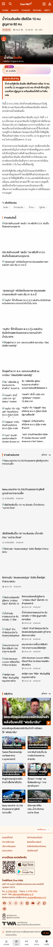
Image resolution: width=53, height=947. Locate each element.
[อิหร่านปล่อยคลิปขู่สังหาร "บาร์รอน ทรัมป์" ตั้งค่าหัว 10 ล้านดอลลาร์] (11, 601)
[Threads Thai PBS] (21, 903)
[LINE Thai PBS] (27, 903)
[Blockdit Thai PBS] (44, 903)
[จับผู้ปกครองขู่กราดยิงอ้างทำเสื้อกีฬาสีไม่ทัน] (13, 769)
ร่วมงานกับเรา (7, 850)
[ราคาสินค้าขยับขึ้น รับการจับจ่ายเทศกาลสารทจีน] (39, 742)
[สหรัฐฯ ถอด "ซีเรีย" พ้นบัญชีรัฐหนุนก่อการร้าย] (11, 678)
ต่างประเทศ (6, 30)
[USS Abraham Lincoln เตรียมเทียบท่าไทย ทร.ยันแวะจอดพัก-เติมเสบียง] (11, 662)
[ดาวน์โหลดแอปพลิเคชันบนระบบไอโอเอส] (26, 864)
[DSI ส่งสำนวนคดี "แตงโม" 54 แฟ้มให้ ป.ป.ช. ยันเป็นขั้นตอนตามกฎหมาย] (26, 235)
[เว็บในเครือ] (3, 4)
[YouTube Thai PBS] (33, 903)
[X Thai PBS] (10, 903)
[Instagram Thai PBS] (16, 903)
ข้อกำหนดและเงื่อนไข (34, 837)
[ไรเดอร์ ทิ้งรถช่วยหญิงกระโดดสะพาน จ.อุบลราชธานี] (13, 742)
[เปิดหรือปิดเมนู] (44, 4)
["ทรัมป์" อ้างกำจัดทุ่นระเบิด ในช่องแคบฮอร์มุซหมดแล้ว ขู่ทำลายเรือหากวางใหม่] (11, 633)
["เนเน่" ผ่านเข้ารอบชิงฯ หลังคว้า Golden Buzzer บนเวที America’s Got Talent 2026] (11, 439)
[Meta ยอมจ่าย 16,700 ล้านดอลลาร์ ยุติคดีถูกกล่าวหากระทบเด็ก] (26, 472)
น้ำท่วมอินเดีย (18, 207)
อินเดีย (5, 207)
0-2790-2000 (11, 891)
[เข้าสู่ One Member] (50, 4)
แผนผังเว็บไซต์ (7, 837)
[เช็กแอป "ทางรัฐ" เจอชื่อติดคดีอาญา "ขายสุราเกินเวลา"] (39, 769)
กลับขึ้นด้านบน (41, 829)
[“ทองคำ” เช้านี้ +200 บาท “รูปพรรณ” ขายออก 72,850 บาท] (11, 399)
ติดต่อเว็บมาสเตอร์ (34, 842)
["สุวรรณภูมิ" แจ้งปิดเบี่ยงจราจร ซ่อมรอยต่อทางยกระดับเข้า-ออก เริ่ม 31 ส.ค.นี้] (26, 273)
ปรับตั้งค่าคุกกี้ (32, 850)
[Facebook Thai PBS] (4, 903)
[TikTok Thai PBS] (38, 903)
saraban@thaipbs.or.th (36, 897)
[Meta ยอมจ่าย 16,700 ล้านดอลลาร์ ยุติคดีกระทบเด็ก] (13, 796)
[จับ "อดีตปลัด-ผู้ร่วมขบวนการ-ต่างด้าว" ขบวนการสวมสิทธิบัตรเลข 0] (11, 385)
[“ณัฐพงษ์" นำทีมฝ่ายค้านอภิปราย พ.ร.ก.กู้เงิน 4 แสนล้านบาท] (11, 425)
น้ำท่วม (31, 207)
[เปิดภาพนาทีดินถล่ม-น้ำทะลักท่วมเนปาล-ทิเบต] (39, 796)
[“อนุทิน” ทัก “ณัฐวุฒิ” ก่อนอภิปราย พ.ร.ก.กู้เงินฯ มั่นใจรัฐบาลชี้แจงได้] (11, 412)
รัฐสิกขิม (42, 207)
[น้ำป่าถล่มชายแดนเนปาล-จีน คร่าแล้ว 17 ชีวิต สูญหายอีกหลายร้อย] (11, 617)
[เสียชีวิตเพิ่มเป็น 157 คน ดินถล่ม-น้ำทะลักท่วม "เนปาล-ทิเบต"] (26, 516)
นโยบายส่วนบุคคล (8, 846)
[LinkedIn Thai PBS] (4, 909)
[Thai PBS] (26, 4)
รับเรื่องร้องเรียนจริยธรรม (36, 846)
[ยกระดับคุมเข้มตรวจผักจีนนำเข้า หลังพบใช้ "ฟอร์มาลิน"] (26, 711)
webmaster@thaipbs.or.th (22, 894)
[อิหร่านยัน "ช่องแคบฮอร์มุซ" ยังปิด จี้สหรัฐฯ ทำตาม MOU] (26, 560)
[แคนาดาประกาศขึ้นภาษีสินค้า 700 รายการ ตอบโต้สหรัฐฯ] (11, 649)
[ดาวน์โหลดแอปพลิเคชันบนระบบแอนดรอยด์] (26, 871)
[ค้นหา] (10, 3)
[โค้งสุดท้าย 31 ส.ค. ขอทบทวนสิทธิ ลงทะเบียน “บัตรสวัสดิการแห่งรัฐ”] (26, 354)
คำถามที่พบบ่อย (8, 842)
